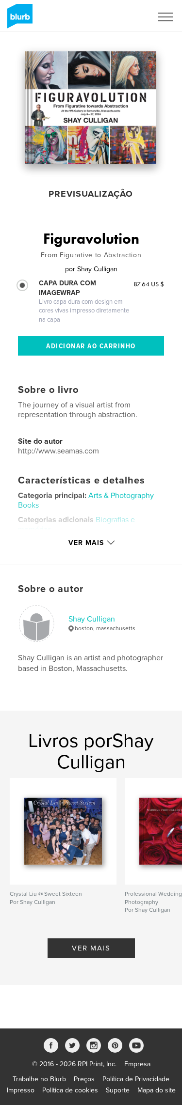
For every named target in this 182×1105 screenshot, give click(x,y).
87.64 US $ (148, 284)
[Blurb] (18, 19)
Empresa (137, 1064)
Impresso (20, 1090)
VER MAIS (91, 948)
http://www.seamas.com (58, 451)
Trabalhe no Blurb (39, 1079)
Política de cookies (70, 1090)
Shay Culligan (91, 619)
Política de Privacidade (135, 1079)
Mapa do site (156, 1090)
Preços (84, 1079)
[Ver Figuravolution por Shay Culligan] (90, 107)
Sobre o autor (50, 589)
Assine (129, 17)
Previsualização (91, 193)
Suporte (118, 1090)
